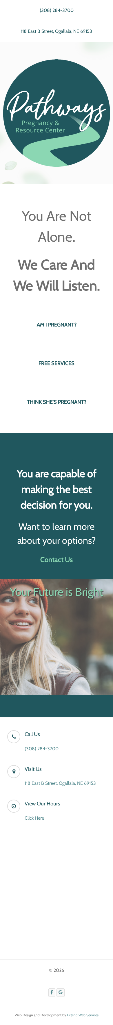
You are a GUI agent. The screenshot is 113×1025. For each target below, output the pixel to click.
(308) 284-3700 (57, 10)
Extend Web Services (83, 1015)
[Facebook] (51, 992)
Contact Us (56, 559)
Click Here (34, 818)
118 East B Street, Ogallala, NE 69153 (56, 31)
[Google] (61, 992)
